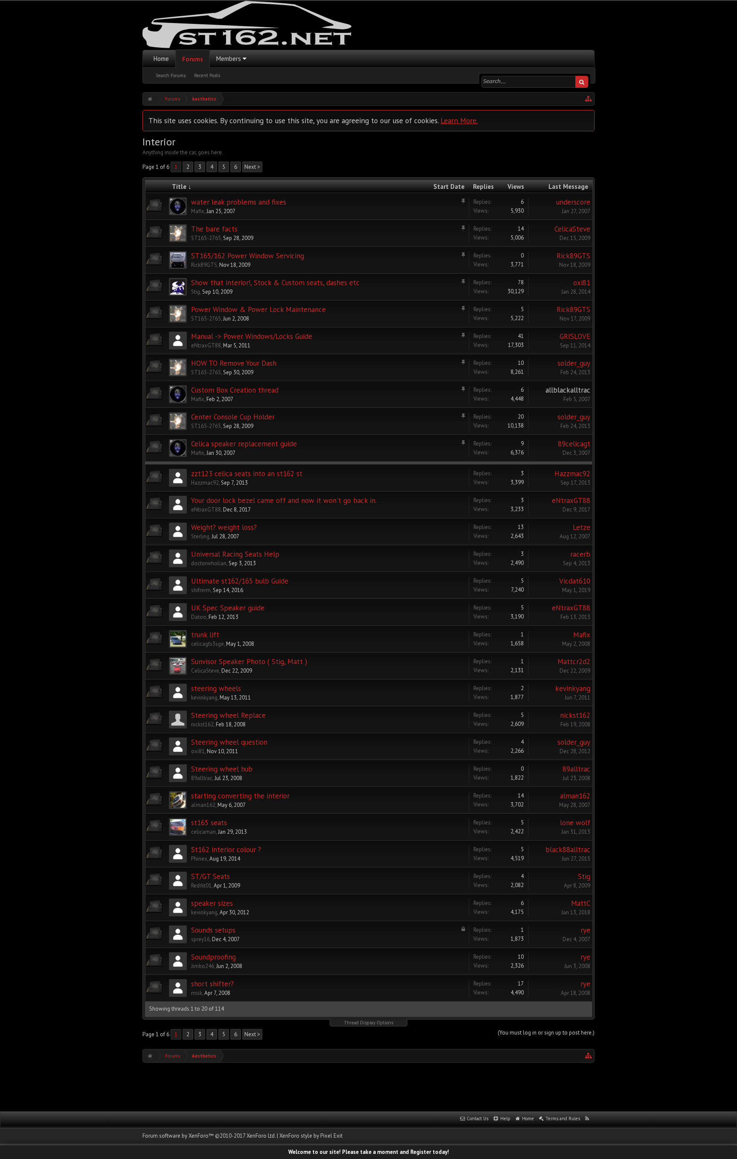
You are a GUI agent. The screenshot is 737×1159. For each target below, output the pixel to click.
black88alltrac (567, 849)
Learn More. (459, 120)
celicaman (203, 831)
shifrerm (201, 590)
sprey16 (200, 939)
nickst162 (202, 724)
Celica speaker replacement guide (244, 443)
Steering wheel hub (221, 769)
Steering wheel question (229, 742)
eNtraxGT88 (206, 345)
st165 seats (209, 822)
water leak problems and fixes (238, 202)
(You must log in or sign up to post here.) (546, 1032)
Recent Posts (207, 75)
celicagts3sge (207, 643)
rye (585, 930)
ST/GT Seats (210, 876)
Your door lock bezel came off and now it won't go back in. (284, 500)
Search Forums (171, 75)
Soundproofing (213, 957)
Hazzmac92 (205, 482)
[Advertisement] (368, 1086)
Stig (195, 291)
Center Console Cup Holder (233, 417)
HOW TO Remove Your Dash (233, 363)
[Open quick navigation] (588, 98)
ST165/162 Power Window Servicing (247, 255)
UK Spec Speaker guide (227, 608)
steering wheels (216, 688)
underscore (573, 202)
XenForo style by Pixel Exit (310, 1135)
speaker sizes (212, 903)
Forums (192, 59)
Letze (581, 527)
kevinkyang (204, 697)
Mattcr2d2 (573, 661)
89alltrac (201, 778)
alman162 (203, 805)
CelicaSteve (572, 229)
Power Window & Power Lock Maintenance (258, 309)
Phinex (199, 858)
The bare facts (214, 229)
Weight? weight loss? (224, 527)
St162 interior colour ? (226, 849)
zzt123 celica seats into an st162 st (246, 473)
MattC (580, 903)
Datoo (198, 617)
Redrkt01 (201, 885)
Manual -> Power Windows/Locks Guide (251, 336)
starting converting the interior (240, 796)
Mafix (197, 211)
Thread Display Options (368, 1023)
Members (228, 59)
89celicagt (574, 443)
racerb (580, 554)
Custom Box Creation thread (235, 390)
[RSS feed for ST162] (587, 1119)
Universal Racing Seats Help (235, 554)
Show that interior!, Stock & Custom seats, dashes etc (275, 282)
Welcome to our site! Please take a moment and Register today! (368, 1152)
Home (161, 59)
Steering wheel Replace (228, 715)
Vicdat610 (574, 581)
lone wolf (575, 822)
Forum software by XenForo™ (209, 1135)
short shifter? (212, 983)
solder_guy (573, 363)
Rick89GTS (204, 265)
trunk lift (205, 634)
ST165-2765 (206, 238)
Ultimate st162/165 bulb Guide (239, 581)
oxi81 (581, 282)
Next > (252, 167)
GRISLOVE (575, 336)
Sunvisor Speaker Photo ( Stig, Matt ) (249, 661)
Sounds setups (213, 930)
